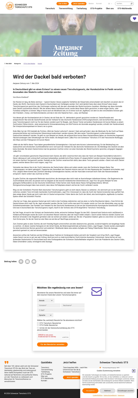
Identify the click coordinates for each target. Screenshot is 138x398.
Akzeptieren (90, 391)
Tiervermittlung (47, 370)
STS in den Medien (29, 63)
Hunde (40, 63)
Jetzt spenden (79, 4)
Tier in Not (62, 4)
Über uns (44, 376)
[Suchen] (131, 3)
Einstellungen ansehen (126, 391)
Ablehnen (107, 391)
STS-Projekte (46, 374)
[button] (134, 371)
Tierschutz (45, 368)
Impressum (121, 395)
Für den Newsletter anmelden (52, 344)
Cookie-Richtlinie (98, 395)
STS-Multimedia (47, 378)
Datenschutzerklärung (110, 395)
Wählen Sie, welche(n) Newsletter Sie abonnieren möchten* (59, 320)
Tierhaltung (45, 372)
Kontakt (44, 381)
